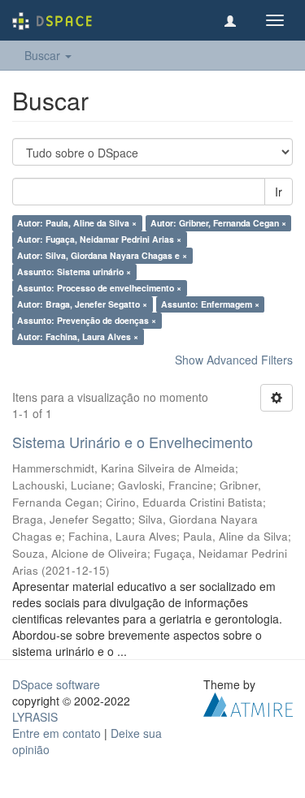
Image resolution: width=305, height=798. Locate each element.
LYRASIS (35, 717)
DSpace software (56, 684)
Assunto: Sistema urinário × (74, 271)
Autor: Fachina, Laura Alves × (77, 336)
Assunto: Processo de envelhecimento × (99, 288)
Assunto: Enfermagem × (210, 304)
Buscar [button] (43, 55)
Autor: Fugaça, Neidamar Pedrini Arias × (99, 239)
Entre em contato (56, 733)
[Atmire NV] (248, 702)
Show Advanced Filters (234, 360)
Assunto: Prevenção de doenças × (86, 320)
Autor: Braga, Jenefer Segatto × (82, 304)
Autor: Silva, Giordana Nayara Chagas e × (102, 255)
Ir (278, 191)
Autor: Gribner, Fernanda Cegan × (218, 223)
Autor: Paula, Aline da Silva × (77, 223)
